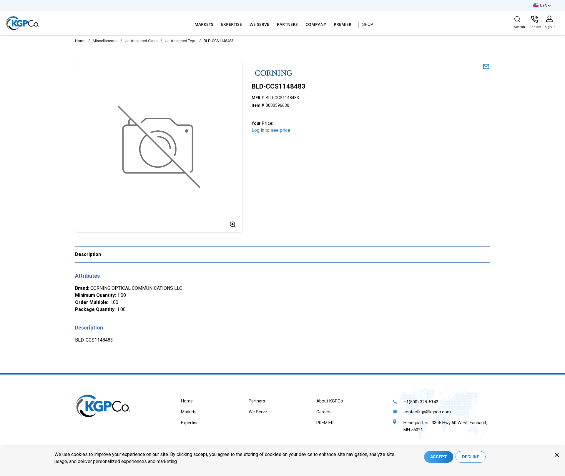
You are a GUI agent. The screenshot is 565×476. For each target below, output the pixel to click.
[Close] (556, 455)
